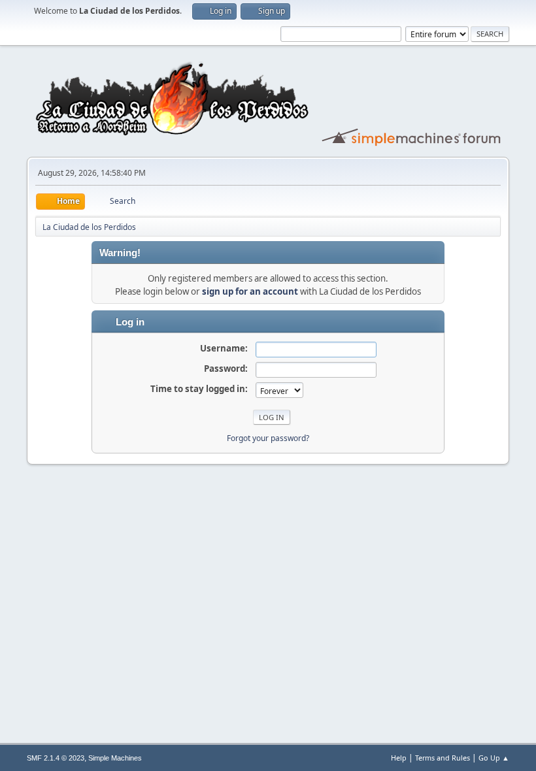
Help (399, 758)
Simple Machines (115, 758)
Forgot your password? (268, 438)
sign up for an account (250, 291)
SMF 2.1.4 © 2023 (55, 758)
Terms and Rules (442, 758)
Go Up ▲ (493, 758)
